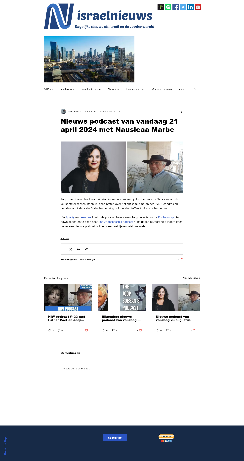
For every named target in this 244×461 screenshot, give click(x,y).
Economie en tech (135, 88)
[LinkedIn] (190, 7)
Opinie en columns (162, 88)
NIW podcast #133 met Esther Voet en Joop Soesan (66, 318)
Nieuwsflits (113, 88)
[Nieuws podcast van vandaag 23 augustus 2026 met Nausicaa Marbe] (176, 297)
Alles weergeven (191, 278)
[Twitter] (183, 7)
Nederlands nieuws (91, 88)
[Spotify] (168, 7)
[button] (195, 88)
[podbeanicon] (161, 7)
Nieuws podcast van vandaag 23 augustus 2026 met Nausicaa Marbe (173, 318)
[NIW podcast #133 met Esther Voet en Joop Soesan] (68, 297)
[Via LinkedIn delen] (78, 249)
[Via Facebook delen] (62, 249)
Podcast (65, 238)
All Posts (48, 88)
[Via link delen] (86, 249)
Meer (181, 88)
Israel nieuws (67, 88)
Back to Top (5, 446)
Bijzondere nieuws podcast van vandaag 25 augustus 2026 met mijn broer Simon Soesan (122, 318)
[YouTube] (198, 7)
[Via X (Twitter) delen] (70, 249)
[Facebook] (175, 7)
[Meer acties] (181, 111)
